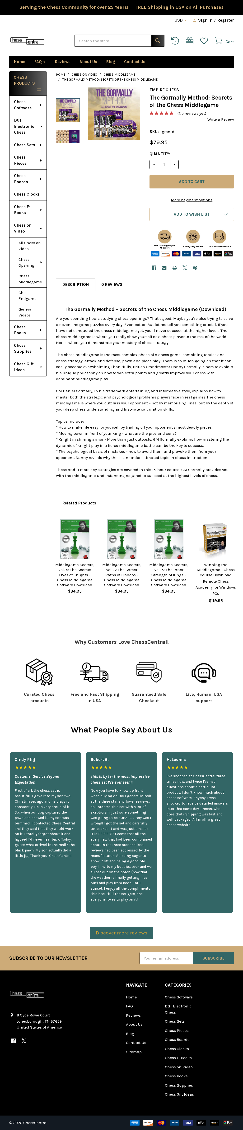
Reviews (62, 61)
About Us (88, 61)
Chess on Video (23, 228)
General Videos (26, 312)
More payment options (191, 199)
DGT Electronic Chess (24, 126)
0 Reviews (111, 284)
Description (75, 284)
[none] (114, 113)
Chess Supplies (23, 348)
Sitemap (134, 1051)
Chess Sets (24, 144)
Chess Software (23, 104)
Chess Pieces (20, 160)
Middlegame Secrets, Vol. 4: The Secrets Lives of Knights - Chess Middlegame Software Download (74, 574)
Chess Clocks (27, 194)
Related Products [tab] (79, 503)
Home (19, 61)
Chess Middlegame (30, 279)
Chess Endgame (28, 295)
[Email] (164, 267)
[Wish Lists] (205, 41)
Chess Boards (21, 178)
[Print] (174, 267)
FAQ (38, 61)
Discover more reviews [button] (121, 933)
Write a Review (220, 119)
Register (225, 20)
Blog (110, 61)
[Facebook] (154, 267)
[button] (192, 214)
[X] (184, 267)
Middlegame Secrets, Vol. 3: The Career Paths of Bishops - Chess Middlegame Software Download (121, 574)
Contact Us (134, 61)
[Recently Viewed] (176, 41)
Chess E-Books (22, 209)
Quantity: (160, 153)
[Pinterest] (195, 267)
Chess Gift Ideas (24, 366)
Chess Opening (26, 262)
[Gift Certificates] (190, 41)
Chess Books (20, 330)
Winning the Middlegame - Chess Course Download (216, 569)
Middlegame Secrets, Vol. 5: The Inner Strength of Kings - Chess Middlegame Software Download (168, 574)
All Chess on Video (30, 245)
